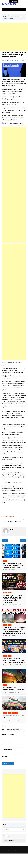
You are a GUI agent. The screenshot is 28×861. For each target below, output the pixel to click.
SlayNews (11, 516)
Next (22, 540)
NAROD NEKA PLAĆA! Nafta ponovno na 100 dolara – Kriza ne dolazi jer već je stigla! (13, 565)
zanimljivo (15, 712)
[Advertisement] (14, 37)
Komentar (8, 734)
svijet (5, 592)
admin (4, 60)
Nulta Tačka (5, 516)
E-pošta (7, 749)
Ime (6, 743)
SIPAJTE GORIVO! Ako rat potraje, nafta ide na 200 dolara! (13, 688)
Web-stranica (5, 756)
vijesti (23, 60)
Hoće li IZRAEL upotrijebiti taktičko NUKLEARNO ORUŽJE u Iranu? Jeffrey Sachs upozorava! (14, 660)
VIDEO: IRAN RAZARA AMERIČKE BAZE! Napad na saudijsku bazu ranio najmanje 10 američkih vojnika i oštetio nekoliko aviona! (14, 630)
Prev (6, 540)
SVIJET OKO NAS (9, 4)
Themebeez (15, 850)
